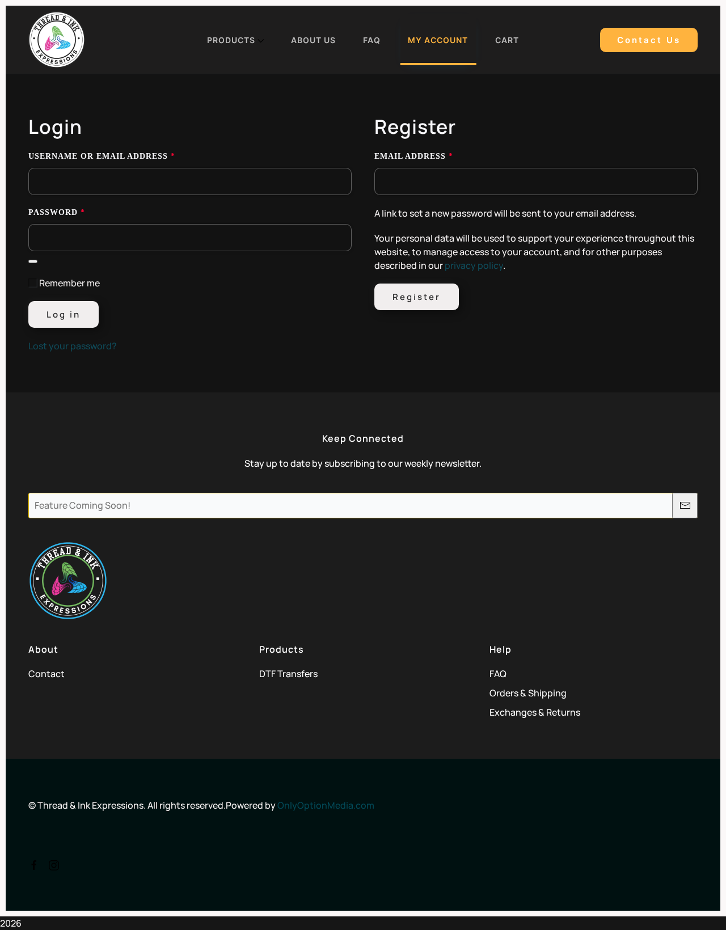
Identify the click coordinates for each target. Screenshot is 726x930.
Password (79, 212)
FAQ (372, 40)
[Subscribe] (685, 505)
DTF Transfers (288, 673)
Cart (507, 40)
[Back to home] (56, 39)
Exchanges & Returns (534, 712)
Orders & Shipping (528, 693)
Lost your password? (72, 346)
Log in (64, 314)
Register (416, 297)
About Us (313, 40)
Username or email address (124, 155)
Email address (436, 155)
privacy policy (474, 265)
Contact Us (649, 40)
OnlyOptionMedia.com (325, 805)
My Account (438, 40)
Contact (46, 673)
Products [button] (231, 40)
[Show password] (32, 261)
